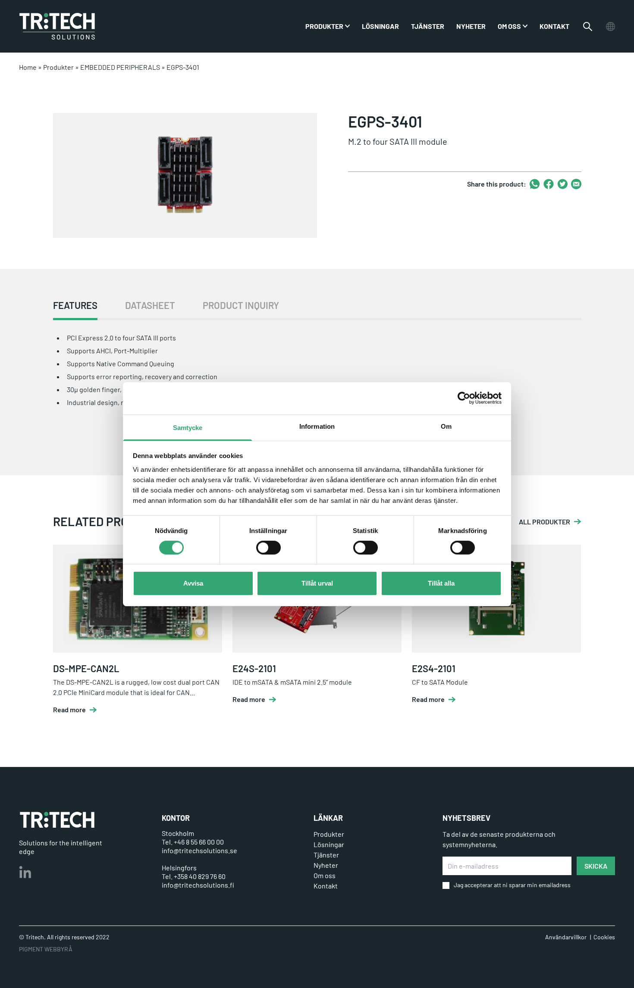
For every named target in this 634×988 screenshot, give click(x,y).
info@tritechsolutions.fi (198, 885)
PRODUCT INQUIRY (241, 305)
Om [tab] (446, 426)
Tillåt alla (441, 583)
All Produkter (544, 521)
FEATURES (75, 305)
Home (28, 67)
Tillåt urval (317, 583)
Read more (69, 709)
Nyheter (471, 26)
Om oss (509, 26)
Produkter (58, 67)
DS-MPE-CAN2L (86, 668)
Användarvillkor (566, 937)
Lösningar (380, 26)
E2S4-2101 (433, 668)
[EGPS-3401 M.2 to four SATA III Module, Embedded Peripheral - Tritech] (57, 26)
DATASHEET (150, 305)
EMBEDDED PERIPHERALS (120, 67)
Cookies (604, 937)
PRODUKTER (324, 26)
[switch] (268, 548)
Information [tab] (317, 426)
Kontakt (554, 26)
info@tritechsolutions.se (199, 850)
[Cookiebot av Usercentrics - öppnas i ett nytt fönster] (464, 398)
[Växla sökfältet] (587, 26)
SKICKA (595, 866)
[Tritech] (57, 820)
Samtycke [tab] (188, 427)
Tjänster (427, 26)
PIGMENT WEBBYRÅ (45, 949)
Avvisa (193, 583)
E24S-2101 (254, 668)
